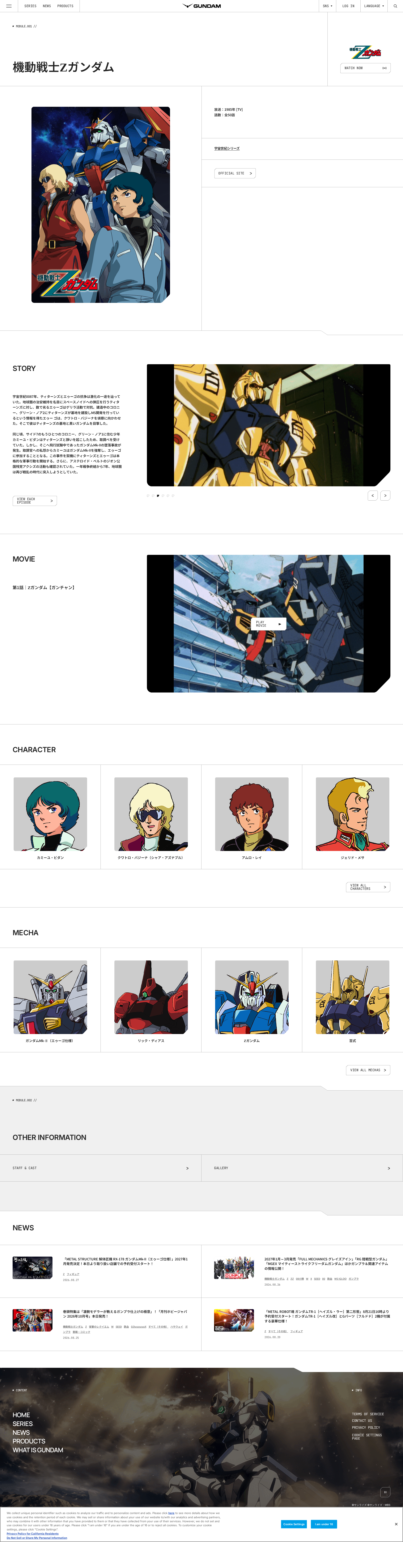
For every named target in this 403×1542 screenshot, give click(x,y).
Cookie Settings (294, 1524)
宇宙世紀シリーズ (227, 148)
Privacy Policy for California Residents (33, 1533)
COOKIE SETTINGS (371, 1437)
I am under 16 (324, 1524)
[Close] (396, 1524)
